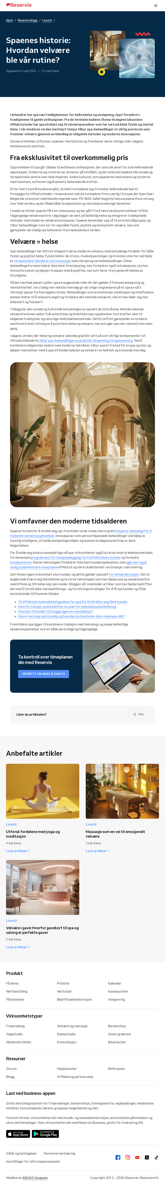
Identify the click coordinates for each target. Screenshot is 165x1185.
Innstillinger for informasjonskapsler (33, 1161)
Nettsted (64, 991)
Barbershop (117, 1026)
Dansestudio (66, 1034)
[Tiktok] (156, 1157)
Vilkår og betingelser (21, 1153)
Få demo (12, 983)
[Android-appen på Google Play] (45, 1134)
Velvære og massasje (72, 1026)
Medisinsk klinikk (18, 1042)
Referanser (116, 1069)
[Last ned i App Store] (18, 1134)
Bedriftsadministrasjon (74, 999)
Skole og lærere (119, 1034)
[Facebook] (118, 1157)
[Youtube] (137, 1157)
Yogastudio (14, 1034)
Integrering (116, 999)
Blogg (10, 1077)
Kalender (114, 983)
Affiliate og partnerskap (75, 1077)
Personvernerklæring (59, 1153)
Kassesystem (118, 991)
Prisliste (63, 983)
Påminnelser (15, 999)
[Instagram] (127, 1157)
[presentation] (156, 5)
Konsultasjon (66, 1042)
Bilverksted (116, 1042)
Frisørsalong (15, 1026)
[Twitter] (146, 1157)
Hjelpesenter (67, 1069)
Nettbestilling (16, 991)
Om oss (11, 1069)
